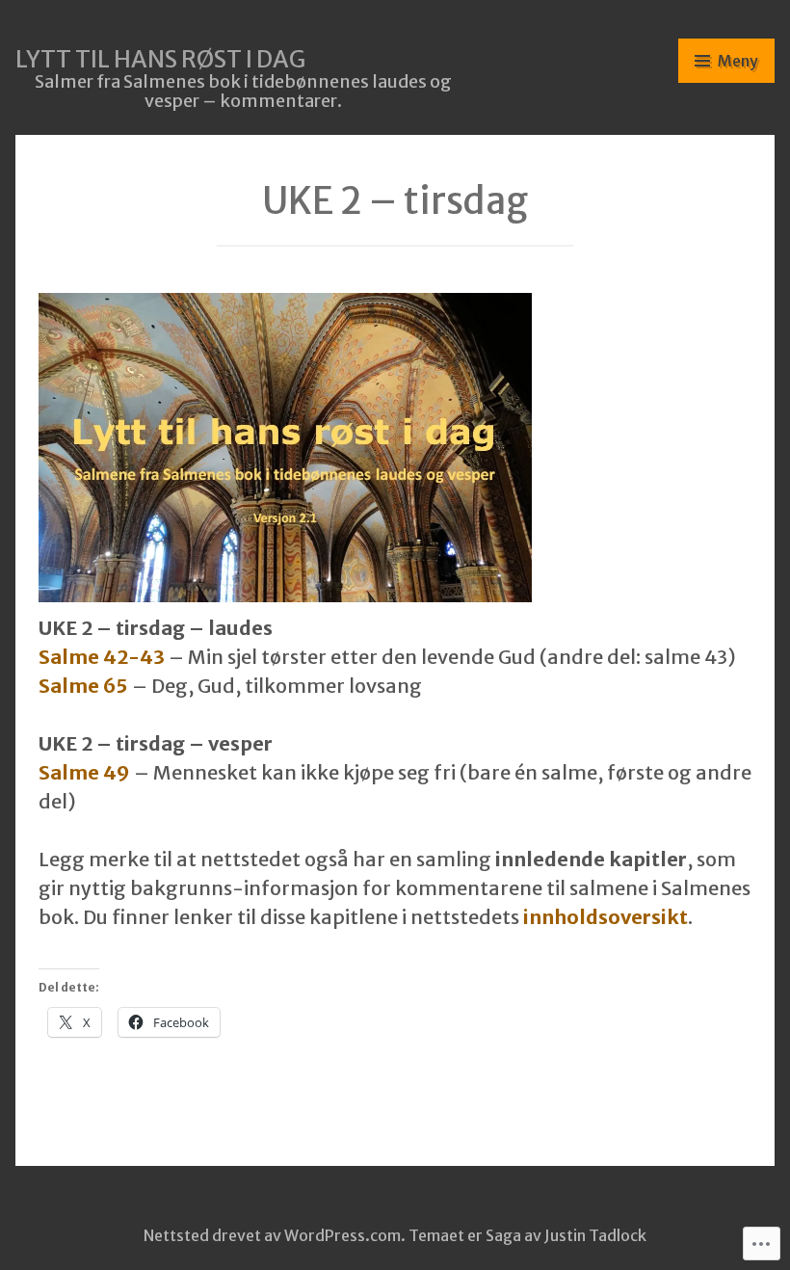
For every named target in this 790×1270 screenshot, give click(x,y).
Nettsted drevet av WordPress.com (272, 1235)
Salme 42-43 (102, 657)
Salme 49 (84, 772)
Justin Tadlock (595, 1235)
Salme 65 (83, 686)
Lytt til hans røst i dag (160, 59)
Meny (738, 60)
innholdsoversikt (605, 917)
